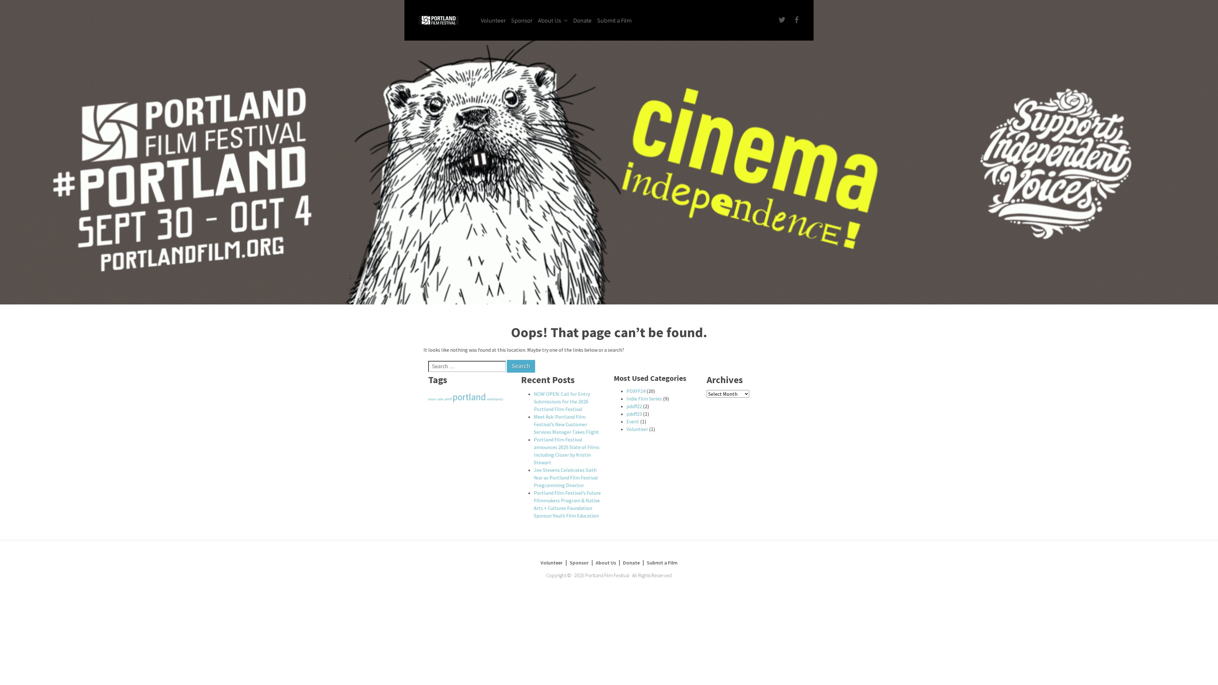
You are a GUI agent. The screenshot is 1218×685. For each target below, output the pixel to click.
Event (632, 421)
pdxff (448, 399)
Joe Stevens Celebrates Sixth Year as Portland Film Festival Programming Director (566, 477)
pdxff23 (634, 414)
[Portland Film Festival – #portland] (439, 19)
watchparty (495, 399)
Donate (582, 20)
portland (469, 397)
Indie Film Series (644, 398)
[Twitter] (781, 20)
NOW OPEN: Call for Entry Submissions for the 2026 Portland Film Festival (562, 401)
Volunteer (493, 20)
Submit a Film (614, 20)
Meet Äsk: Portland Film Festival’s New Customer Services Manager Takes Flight (566, 424)
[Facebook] (796, 20)
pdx (440, 399)
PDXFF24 (635, 391)
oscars (432, 399)
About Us (549, 20)
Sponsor (521, 20)
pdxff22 (634, 406)
